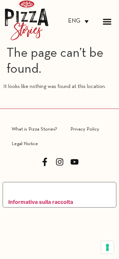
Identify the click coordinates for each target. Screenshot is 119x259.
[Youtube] (74, 162)
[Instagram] (60, 162)
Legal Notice (25, 143)
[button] (107, 22)
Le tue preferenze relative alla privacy (54, 189)
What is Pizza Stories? (34, 129)
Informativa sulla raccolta (40, 202)
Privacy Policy (84, 129)
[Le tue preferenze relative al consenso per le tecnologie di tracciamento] (107, 247)
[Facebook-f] (45, 162)
